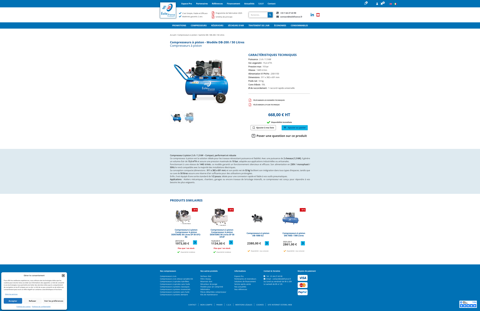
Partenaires (202, 3)
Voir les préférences (53, 301)
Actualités (249, 3)
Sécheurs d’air (236, 25)
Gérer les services (11, 294)
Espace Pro (186, 3)
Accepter (13, 301)
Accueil (173, 35)
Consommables (299, 25)
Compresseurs (199, 25)
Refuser (32, 301)
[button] (63, 275)
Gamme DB (203, 35)
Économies (280, 25)
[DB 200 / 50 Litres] (201, 79)
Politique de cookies (23, 307)
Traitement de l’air (259, 25)
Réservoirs (217, 25)
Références (217, 3)
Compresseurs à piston (187, 35)
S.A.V (261, 3)
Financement (233, 3)
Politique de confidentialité (41, 307)
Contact (272, 3)
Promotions (179, 25)
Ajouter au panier (297, 127)
